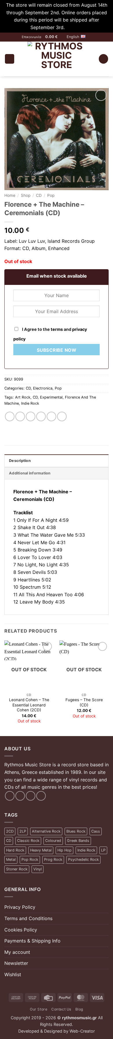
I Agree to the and (50, 334)
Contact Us (61, 1009)
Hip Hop (64, 850)
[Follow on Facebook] (9, 796)
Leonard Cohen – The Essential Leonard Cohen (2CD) (29, 704)
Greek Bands (78, 840)
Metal (11, 859)
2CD (10, 831)
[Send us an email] (30, 796)
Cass (95, 831)
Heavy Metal (41, 850)
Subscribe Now (56, 350)
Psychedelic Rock (83, 859)
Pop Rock (29, 859)
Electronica (42, 388)
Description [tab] (20, 460)
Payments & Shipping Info (32, 941)
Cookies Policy (20, 930)
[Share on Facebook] (20, 416)
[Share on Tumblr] (62, 416)
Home (9, 195)
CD (39, 195)
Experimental (51, 397)
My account (17, 952)
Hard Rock (15, 850)
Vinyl (37, 869)
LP (103, 850)
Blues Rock (75, 831)
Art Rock (22, 397)
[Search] (103, 59)
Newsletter (16, 963)
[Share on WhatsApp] (9, 416)
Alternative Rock (46, 831)
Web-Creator (82, 1031)
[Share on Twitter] (30, 416)
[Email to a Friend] (41, 416)
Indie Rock (30, 403)
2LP (22, 831)
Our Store (39, 1009)
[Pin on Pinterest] (51, 416)
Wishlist (12, 974)
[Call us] (41, 796)
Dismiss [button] (74, 27)
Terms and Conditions (28, 918)
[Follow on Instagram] (20, 796)
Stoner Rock (17, 869)
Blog (79, 1009)
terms (57, 329)
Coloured (53, 840)
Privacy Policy (19, 907)
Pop (50, 195)
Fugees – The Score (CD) (84, 702)
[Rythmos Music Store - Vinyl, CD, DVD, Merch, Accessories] (56, 59)
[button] (54, 37)
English (73, 37)
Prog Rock (53, 859)
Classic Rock (28, 840)
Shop (25, 195)
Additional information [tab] (30, 473)
